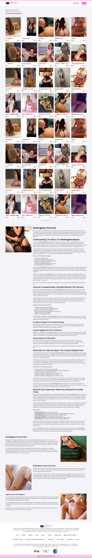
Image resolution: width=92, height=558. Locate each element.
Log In (36, 535)
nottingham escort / (14, 10)
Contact (77, 539)
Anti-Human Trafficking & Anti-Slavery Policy (35, 539)
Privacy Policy (51, 539)
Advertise (30, 535)
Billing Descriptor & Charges (70, 535)
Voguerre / (7, 10)
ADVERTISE (76, 3)
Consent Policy (57, 535)
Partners (43, 535)
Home (17, 535)
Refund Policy (70, 539)
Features (24, 535)
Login (84, 3)
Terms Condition (60, 539)
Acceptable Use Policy (18, 539)
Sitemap (49, 535)
